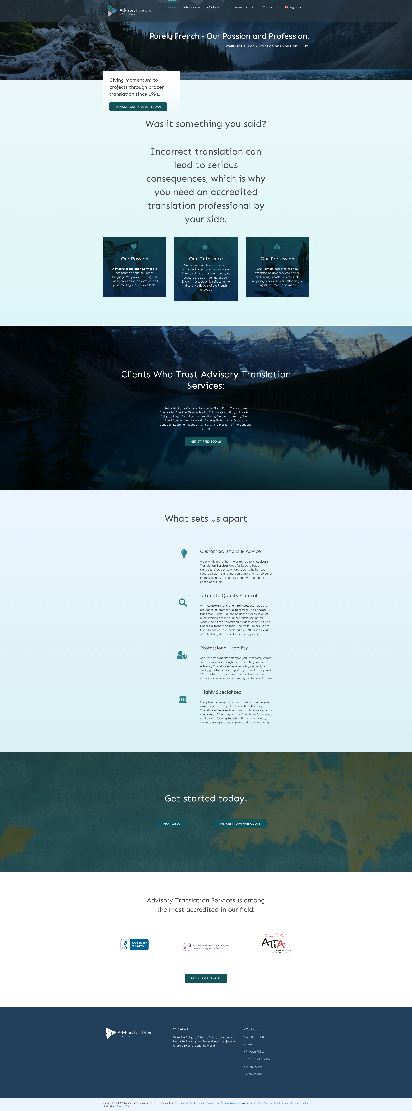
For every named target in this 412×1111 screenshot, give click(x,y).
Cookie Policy (255, 1037)
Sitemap (184, 1103)
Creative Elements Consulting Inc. (291, 1103)
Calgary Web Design (232, 1103)
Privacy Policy (255, 1051)
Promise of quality (258, 1059)
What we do (254, 1066)
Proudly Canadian (126, 1106)
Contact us (253, 1029)
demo (249, 1044)
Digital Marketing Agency (259, 1103)
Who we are (254, 1074)
